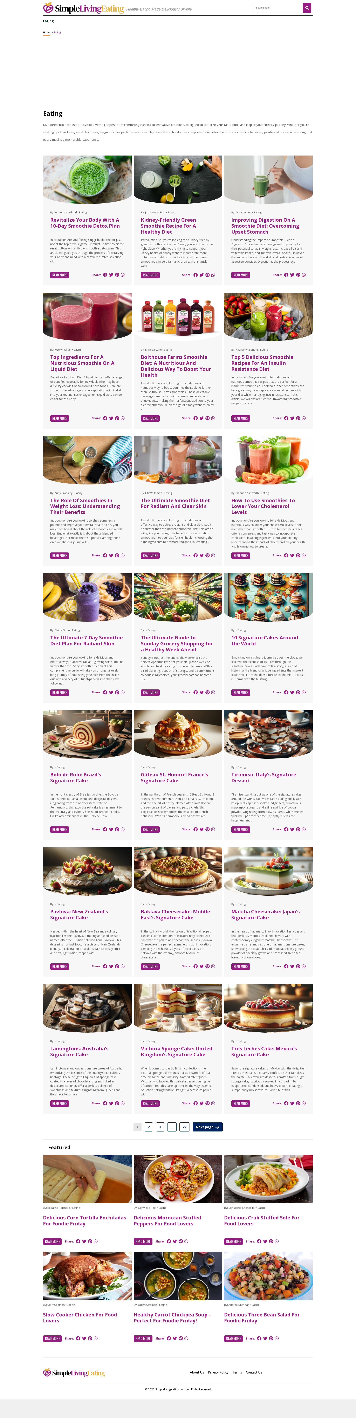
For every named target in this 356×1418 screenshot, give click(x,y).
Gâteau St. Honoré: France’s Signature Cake (174, 777)
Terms (237, 1372)
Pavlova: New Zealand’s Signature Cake (79, 914)
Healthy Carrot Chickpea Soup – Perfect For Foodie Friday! (172, 1317)
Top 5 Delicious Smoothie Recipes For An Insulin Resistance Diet (262, 362)
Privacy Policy (218, 1372)
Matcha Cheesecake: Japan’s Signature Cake (265, 914)
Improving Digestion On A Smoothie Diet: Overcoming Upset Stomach (265, 225)
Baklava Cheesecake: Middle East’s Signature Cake (175, 914)
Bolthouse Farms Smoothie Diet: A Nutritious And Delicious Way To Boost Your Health (176, 365)
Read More (59, 275)
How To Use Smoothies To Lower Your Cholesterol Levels (263, 506)
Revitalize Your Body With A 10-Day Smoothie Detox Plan (85, 222)
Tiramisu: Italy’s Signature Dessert (263, 777)
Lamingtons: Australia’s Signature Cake (79, 1051)
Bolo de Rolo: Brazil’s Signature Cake (75, 777)
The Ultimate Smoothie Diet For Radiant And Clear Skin (175, 503)
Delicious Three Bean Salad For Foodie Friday (262, 1317)
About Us (197, 1372)
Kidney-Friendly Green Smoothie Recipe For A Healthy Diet (168, 225)
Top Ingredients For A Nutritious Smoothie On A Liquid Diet (82, 362)
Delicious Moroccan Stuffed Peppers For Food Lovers (167, 1220)
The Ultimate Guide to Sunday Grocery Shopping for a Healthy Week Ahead (177, 643)
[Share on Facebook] (105, 274)
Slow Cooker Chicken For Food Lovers (80, 1317)
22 (184, 1127)
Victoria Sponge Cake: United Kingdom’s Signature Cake (176, 1051)
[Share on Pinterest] (117, 274)
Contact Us (254, 1372)
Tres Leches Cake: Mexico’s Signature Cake (264, 1051)
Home (46, 32)
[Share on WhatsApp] (122, 274)
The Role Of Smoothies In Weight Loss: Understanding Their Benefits (85, 506)
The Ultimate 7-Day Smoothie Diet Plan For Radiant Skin (86, 640)
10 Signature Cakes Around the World (264, 640)
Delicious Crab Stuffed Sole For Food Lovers (262, 1220)
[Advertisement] (178, 1408)
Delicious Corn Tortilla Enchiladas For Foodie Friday (84, 1220)
